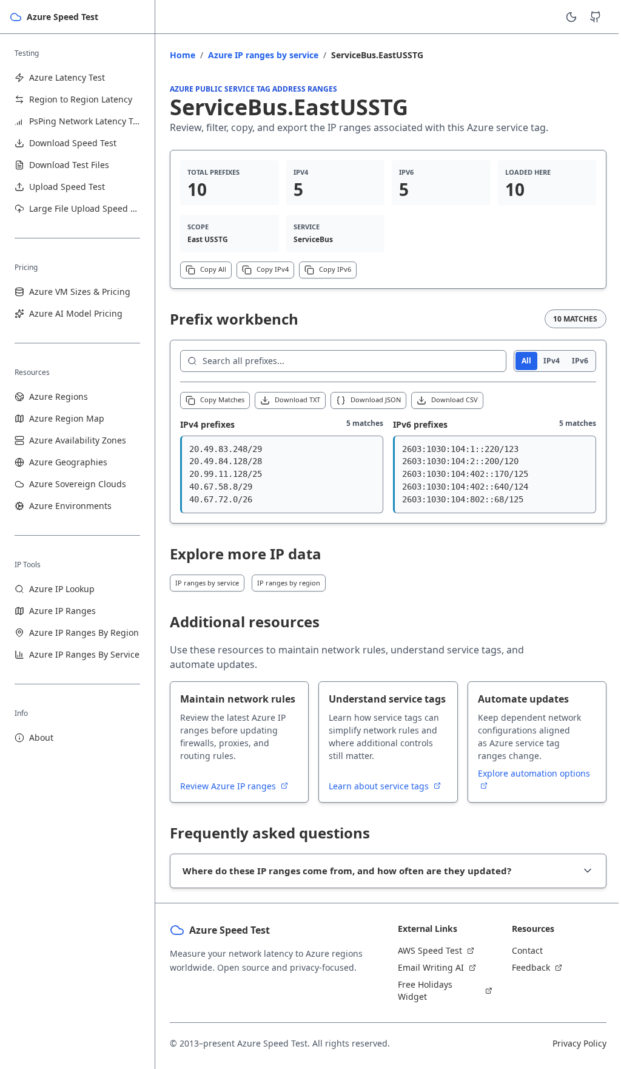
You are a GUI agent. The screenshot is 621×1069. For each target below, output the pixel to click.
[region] (281, 474)
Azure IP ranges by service (263, 55)
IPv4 (551, 361)
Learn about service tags (380, 786)
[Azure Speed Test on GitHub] (595, 17)
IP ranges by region (288, 582)
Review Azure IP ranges (229, 786)
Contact (520, 952)
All (526, 361)
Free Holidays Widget (421, 992)
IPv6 (580, 361)
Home (182, 55)
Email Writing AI (427, 969)
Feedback (524, 969)
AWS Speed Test (426, 952)
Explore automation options (534, 773)
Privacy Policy (570, 1045)
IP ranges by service (207, 582)
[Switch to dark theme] (571, 17)
